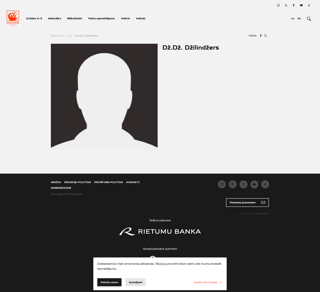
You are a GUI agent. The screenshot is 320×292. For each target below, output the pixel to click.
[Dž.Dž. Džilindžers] (260, 36)
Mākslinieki (74, 18)
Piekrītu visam (109, 282)
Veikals (141, 18)
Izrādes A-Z (34, 18)
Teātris (125, 18)
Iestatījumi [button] (135, 282)
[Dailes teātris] (13, 19)
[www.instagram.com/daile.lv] (278, 5)
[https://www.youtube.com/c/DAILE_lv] (301, 5)
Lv (293, 18)
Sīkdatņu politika (77, 182)
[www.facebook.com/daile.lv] (293, 5)
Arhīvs (56, 182)
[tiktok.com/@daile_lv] (309, 5)
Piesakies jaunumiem (243, 203)
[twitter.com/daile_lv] (286, 5)
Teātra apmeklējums (101, 18)
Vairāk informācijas (205, 282)
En (299, 18)
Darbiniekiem (61, 188)
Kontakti (133, 182)
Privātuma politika (108, 182)
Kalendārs (54, 18)
